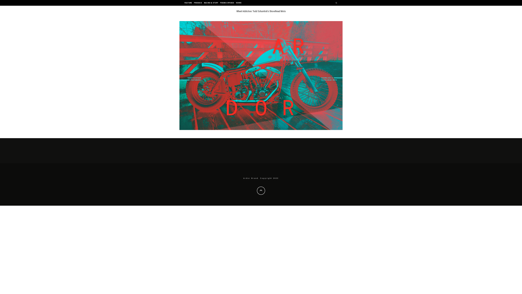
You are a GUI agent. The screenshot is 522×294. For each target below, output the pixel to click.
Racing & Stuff (211, 3)
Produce (198, 3)
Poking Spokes (227, 3)
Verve (239, 3)
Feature (188, 3)
